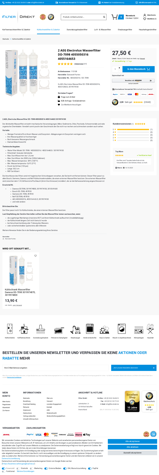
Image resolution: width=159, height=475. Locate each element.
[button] (133, 81)
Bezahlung (26, 401)
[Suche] (104, 17)
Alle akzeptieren (132, 441)
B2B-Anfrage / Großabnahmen (73, 101)
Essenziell (10, 468)
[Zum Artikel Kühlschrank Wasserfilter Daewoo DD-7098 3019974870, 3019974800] (21, 270)
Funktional (10, 471)
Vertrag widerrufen (29, 416)
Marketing (38, 468)
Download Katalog (29, 404)
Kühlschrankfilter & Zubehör (48, 30)
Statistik (24, 468)
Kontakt (49, 407)
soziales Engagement (54, 404)
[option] (20, 280)
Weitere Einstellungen (25, 471)
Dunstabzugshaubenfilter (77, 30)
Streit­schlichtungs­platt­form (56, 416)
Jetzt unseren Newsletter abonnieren (125, 368)
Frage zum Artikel (68, 97)
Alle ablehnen (132, 447)
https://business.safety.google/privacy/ (18, 464)
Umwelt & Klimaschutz (30, 419)
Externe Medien (55, 468)
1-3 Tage (123, 61)
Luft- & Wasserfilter (102, 30)
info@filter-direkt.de (37, 2)
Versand (142, 58)
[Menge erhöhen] (119, 68)
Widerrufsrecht (52, 413)
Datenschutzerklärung (14, 377)
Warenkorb (6, 407)
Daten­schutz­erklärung (11, 458)
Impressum (27, 410)
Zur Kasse (5, 410)
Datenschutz (27, 413)
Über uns (50, 398)
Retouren (26, 407)
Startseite (5, 39)
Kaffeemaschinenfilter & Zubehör (16, 30)
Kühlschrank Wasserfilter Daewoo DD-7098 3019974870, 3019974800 (20, 292)
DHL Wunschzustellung (77, 468)
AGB (48, 410)
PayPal (95, 468)
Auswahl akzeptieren (132, 453)
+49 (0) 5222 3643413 (19, 2)
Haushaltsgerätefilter (148, 30)
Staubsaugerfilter (125, 30)
